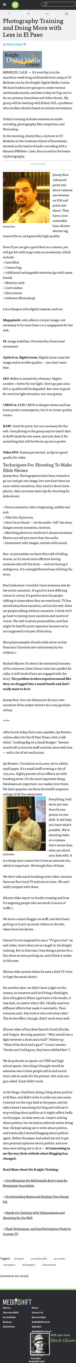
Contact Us (37, 1312)
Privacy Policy (38, 1352)
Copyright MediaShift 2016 (37, 1360)
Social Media (9, 1317)
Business (7, 1322)
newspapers (9, 1264)
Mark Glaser (15, 44)
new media (59, 1258)
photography (28, 1264)
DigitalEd (36, 1326)
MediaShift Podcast (41, 1331)
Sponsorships (39, 1317)
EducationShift (11, 1312)
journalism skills (39, 1258)
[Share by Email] (66, 14)
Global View (9, 1326)
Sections (4, 4)
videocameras (49, 1264)
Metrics (7, 1307)
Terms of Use (37, 1355)
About (35, 1307)
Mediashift (15, 5)
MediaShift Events (41, 1322)
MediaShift (17, 1301)
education (19, 1258)
